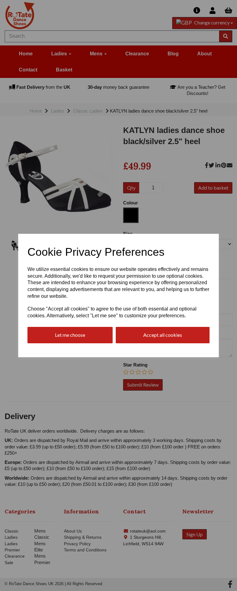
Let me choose (70, 335)
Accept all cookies (162, 335)
